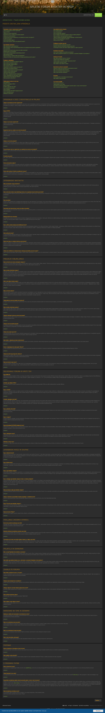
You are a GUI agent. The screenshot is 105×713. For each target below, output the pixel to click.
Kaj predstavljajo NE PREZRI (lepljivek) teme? (13, 90)
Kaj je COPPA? (7, 32)
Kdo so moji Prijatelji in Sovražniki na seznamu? (63, 52)
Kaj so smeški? (7, 85)
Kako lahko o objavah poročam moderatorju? (13, 73)
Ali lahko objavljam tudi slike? (10, 86)
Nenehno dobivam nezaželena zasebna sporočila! (64, 46)
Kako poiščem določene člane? (60, 62)
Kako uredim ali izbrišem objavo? (11, 63)
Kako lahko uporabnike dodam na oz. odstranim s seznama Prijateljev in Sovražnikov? (71, 53)
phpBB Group (28, 667)
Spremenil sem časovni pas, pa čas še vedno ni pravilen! (16, 50)
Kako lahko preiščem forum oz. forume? (61, 58)
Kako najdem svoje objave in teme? (60, 63)
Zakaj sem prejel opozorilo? (9, 72)
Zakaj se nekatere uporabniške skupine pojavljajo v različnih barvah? (67, 37)
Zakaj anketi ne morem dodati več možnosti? (13, 67)
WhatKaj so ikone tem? (8, 93)
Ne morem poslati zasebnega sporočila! (62, 44)
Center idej (75, 674)
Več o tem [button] (44, 710)
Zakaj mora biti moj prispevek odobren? (12, 76)
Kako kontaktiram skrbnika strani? (60, 87)
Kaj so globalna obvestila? (9, 88)
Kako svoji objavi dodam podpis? (11, 64)
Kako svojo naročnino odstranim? (60, 72)
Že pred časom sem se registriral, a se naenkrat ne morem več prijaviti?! (19, 37)
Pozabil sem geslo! (8, 38)
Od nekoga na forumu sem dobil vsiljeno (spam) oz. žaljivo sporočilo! (68, 47)
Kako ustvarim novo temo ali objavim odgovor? (13, 61)
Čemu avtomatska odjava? (9, 40)
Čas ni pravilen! (7, 48)
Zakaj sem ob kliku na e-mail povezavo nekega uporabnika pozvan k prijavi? (19, 57)
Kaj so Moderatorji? (57, 32)
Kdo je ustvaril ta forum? (58, 83)
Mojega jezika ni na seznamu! (10, 51)
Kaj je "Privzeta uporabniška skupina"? (61, 38)
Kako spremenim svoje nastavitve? (11, 46)
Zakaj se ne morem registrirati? (10, 33)
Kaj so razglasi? (7, 89)
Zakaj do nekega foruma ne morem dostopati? (13, 69)
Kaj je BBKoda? (7, 82)
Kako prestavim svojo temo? (10, 78)
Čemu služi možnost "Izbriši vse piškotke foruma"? (14, 41)
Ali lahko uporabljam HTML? (9, 84)
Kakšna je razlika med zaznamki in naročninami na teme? (65, 68)
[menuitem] (5, 15)
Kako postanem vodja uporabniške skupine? (62, 36)
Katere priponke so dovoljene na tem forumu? (63, 77)
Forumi (5, 1)
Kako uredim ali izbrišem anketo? (11, 68)
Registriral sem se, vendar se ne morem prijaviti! (14, 34)
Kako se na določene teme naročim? (61, 69)
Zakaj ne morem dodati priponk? (10, 71)
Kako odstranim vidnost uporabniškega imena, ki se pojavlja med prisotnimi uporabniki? (22, 47)
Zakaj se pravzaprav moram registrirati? (12, 30)
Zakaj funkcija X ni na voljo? (59, 84)
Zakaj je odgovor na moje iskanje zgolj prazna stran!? (64, 61)
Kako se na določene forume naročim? (61, 71)
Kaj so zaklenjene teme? (9, 92)
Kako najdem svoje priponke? (59, 78)
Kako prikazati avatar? (8, 54)
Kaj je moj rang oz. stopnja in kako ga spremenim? (14, 55)
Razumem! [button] (98, 710)
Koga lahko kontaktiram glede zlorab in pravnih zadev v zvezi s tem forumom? (70, 85)
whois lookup (16, 683)
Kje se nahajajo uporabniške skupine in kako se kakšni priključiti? (67, 34)
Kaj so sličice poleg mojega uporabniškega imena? (14, 52)
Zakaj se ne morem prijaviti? (9, 36)
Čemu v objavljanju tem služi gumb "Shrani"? (13, 75)
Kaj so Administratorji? (58, 30)
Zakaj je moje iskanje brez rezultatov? (61, 59)
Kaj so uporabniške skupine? (59, 33)
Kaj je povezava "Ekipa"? (58, 40)
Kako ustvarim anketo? (8, 65)
